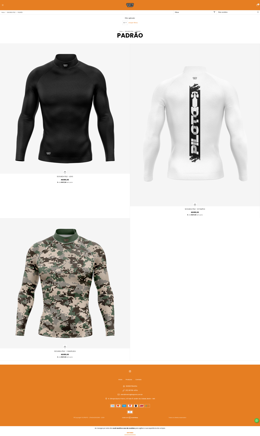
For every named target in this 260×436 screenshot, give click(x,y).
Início (3, 12)
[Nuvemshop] (130, 418)
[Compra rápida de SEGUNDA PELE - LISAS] (65, 172)
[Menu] (3, 5)
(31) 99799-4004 (131, 390)
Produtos (129, 380)
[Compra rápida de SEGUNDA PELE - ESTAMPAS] (195, 204)
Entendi (130, 433)
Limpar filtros (133, 23)
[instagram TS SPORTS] (130, 371)
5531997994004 (131, 386)
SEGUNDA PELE (11, 12)
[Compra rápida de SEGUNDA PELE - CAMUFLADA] (65, 346)
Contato (138, 380)
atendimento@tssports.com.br (132, 394)
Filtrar (177, 12)
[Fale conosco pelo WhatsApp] (256, 420)
